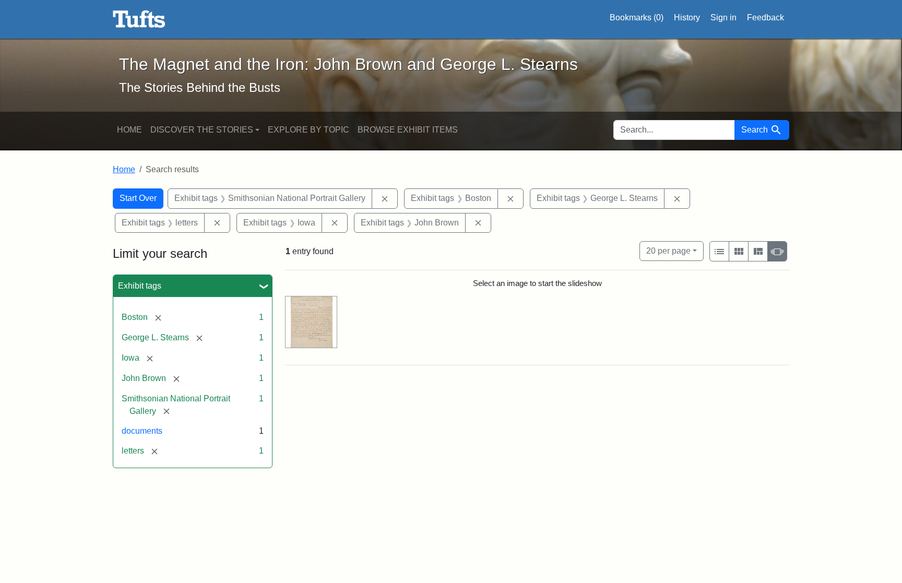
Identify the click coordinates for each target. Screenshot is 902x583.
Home (129, 129)
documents (142, 430)
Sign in (723, 17)
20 (668, 250)
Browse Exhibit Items (408, 129)
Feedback (765, 17)
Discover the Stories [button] (201, 129)
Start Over (138, 198)
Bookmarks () (636, 17)
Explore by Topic (308, 129)
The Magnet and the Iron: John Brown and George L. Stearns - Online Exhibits (139, 19)
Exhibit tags (139, 285)
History (687, 17)
